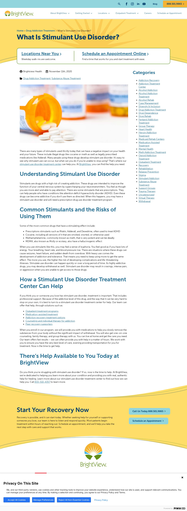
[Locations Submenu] (110, 13)
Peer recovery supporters (39, 324)
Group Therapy (146, 126)
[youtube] (144, 4)
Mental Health (146, 149)
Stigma (142, 175)
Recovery (144, 165)
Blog (155, 4)
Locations (102, 13)
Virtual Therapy (146, 198)
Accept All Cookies (17, 500)
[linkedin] (138, 4)
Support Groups (147, 188)
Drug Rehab (145, 116)
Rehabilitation (146, 168)
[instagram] (132, 4)
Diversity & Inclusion (149, 106)
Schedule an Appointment (169, 13)
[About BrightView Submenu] (69, 13)
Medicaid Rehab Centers (151, 139)
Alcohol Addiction (148, 90)
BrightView (85, 164)
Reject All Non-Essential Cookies (74, 500)
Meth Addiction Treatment (152, 152)
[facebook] (126, 4)
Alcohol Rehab (146, 100)
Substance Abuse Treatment (66, 78)
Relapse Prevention (149, 172)
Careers (147, 13)
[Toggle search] (119, 4)
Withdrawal (144, 201)
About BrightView (58, 13)
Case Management (148, 103)
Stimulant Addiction (149, 178)
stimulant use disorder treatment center (40, 164)
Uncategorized (146, 194)
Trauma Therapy (147, 191)
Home (20, 30)
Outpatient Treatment (126, 13)
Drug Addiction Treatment (40, 30)
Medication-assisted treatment (42, 314)
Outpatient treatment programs (42, 311)
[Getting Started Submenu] (92, 13)
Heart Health (145, 129)
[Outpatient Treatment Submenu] (138, 13)
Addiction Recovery (149, 80)
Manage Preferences (43, 500)
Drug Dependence (148, 113)
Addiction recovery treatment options (45, 317)
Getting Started (82, 13)
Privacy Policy (101, 500)
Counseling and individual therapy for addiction (50, 321)
